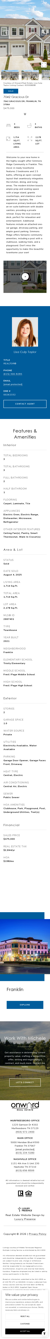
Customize (25, 1324)
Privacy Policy (37, 1234)
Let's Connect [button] (25, 1082)
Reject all (25, 1316)
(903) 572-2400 (25, 1131)
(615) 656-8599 (25, 1170)
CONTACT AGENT (25, 404)
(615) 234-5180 (25, 1152)
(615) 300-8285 (12, 374)
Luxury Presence (25, 1219)
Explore (25, 1005)
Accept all (25, 1331)
